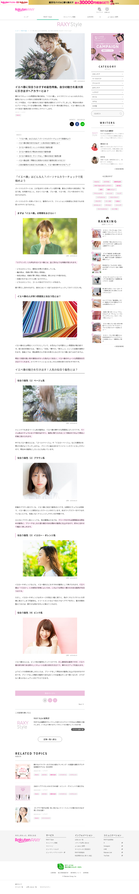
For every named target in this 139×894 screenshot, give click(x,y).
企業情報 (53, 872)
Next (81, 704)
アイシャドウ (98, 193)
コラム (94, 101)
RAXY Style (48, 17)
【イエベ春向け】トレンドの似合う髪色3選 (35, 147)
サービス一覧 (19, 887)
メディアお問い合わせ (82, 843)
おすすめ (44, 774)
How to (18, 115)
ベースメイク (96, 78)
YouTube (106, 855)
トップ (26, 17)
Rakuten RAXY (24, 10)
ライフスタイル (102, 209)
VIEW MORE (119, 169)
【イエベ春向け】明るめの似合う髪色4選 (34, 151)
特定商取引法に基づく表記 (83, 855)
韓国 (101, 189)
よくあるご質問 (113, 17)
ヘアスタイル (63, 774)
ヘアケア (23, 112)
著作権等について (76, 872)
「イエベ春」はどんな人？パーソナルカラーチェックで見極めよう (44, 138)
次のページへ (50, 693)
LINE (105, 849)
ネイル (94, 97)
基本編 (119, 185)
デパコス (108, 205)
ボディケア (96, 88)
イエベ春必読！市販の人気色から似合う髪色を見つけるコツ (41, 160)
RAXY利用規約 (79, 852)
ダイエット (97, 205)
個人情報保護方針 (63, 872)
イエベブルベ (114, 197)
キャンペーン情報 (69, 17)
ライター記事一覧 (78, 729)
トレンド (109, 193)
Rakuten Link (108, 852)
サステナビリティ (45, 887)
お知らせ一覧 (79, 839)
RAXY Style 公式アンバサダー (103, 185)
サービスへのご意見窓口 (82, 849)
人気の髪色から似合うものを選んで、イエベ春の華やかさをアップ (44, 164)
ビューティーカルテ (52, 849)
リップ (119, 193)
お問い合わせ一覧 (31, 887)
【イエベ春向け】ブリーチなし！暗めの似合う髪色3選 (39, 156)
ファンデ (118, 205)
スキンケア (96, 74)
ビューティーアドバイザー (54, 852)
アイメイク (96, 83)
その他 (94, 106)
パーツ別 (108, 201)
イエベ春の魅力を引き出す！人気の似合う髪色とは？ (39, 143)
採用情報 (85, 872)
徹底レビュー (111, 189)
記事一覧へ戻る (50, 739)
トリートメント (46, 818)
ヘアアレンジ (73, 774)
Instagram (107, 846)
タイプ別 (114, 209)
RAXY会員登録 (108, 839)
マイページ (49, 846)
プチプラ (98, 201)
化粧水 (118, 201)
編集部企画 (53, 774)
